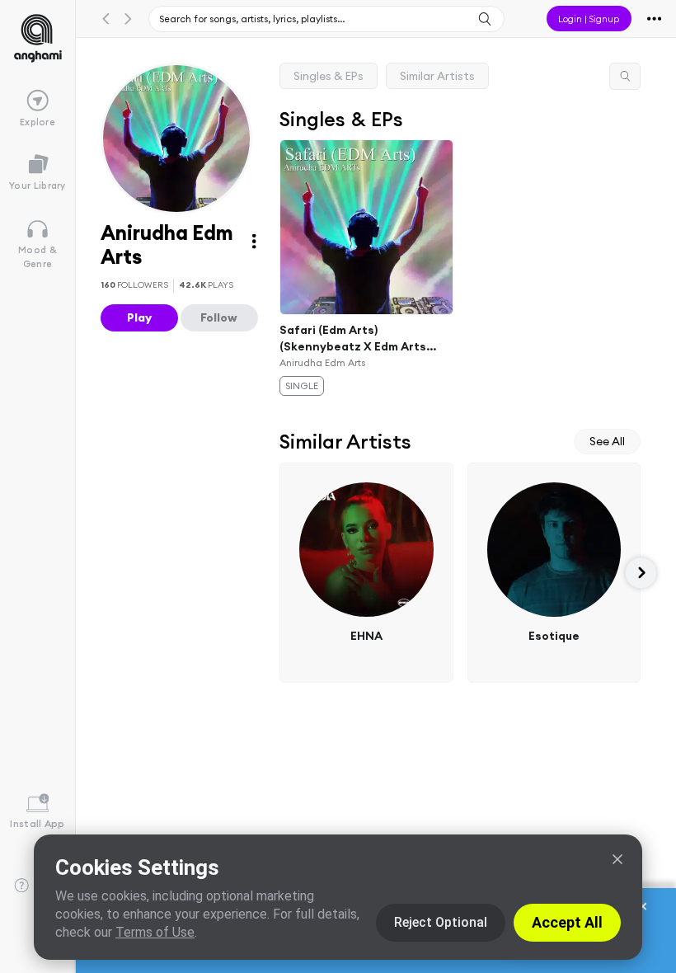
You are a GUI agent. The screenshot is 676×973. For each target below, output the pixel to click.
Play (139, 317)
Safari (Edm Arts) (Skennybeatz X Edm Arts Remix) (352, 338)
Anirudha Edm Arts (322, 362)
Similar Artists (437, 75)
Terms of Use (155, 932)
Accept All (567, 922)
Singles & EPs (328, 75)
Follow (218, 317)
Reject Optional (440, 922)
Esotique (554, 635)
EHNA (366, 635)
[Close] (617, 859)
